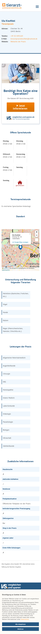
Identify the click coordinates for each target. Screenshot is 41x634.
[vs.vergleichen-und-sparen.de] (11, 588)
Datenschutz (25, 619)
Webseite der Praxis (18, 41)
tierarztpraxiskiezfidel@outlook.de (24, 39)
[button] (20, 247)
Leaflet (5, 268)
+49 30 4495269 (17, 36)
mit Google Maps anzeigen (20, 242)
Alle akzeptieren (20, 624)
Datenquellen (6, 270)
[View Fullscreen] (36, 239)
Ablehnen (20, 629)
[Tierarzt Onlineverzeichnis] (11, 9)
